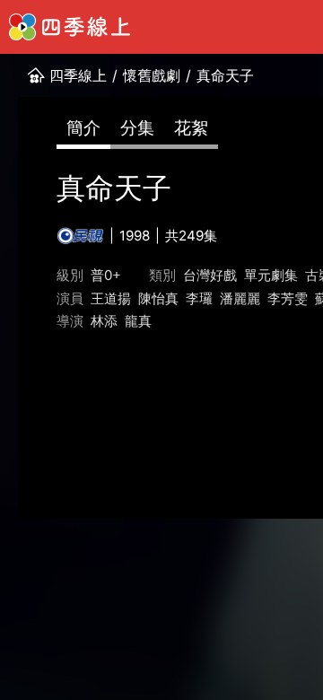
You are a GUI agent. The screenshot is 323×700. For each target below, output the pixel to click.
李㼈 (199, 298)
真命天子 (225, 75)
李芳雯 (287, 298)
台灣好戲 (210, 275)
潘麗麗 (240, 298)
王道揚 (111, 298)
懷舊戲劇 (151, 75)
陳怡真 (158, 298)
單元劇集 (271, 275)
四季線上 (78, 75)
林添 (104, 320)
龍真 (138, 320)
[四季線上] (69, 27)
